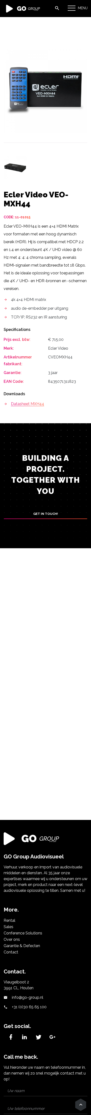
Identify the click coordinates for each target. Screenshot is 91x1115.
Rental (9, 920)
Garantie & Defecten (22, 945)
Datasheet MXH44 (27, 404)
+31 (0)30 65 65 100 (29, 1007)
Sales (8, 926)
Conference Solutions (23, 933)
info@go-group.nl (27, 997)
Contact (11, 952)
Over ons (12, 939)
